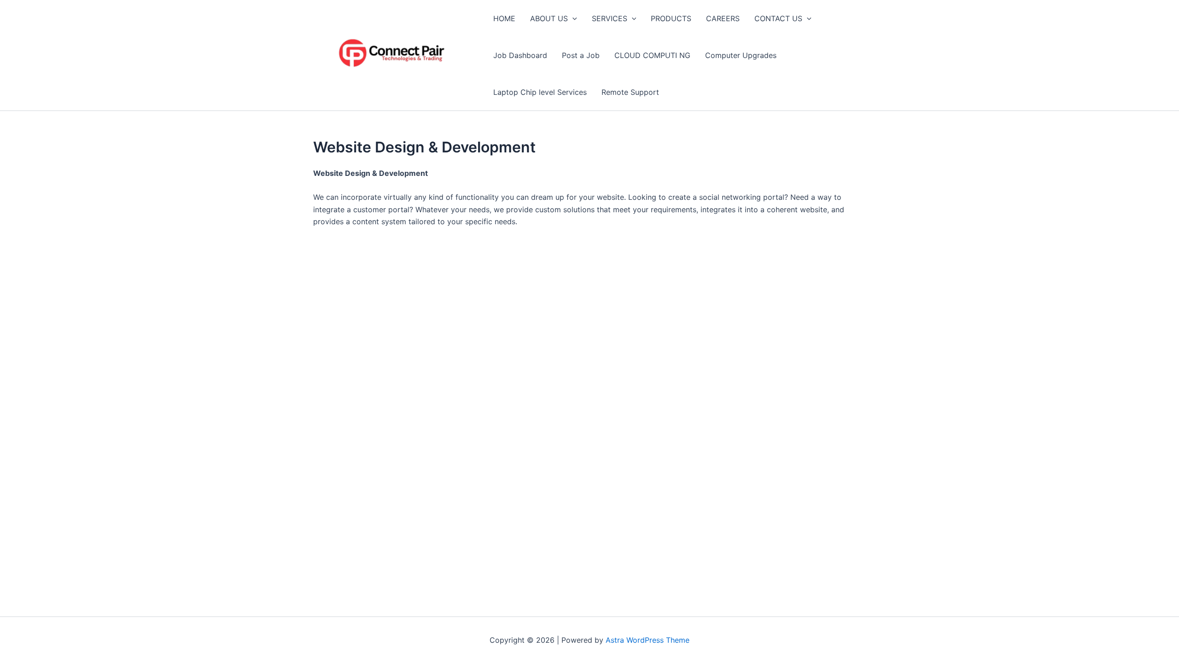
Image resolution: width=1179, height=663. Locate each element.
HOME (504, 18)
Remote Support (630, 92)
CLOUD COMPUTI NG (652, 55)
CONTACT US (778, 18)
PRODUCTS (671, 18)
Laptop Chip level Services (540, 92)
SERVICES (609, 18)
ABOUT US (549, 18)
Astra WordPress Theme (647, 640)
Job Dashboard (520, 55)
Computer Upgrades (740, 55)
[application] (572, 18)
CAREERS (723, 18)
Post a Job (581, 55)
